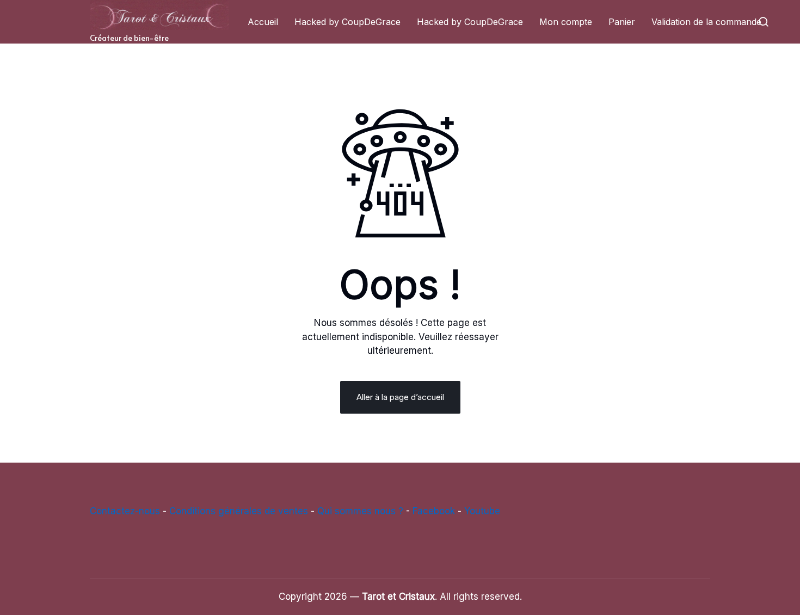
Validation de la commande (706, 21)
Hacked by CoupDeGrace (347, 21)
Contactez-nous (125, 511)
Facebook (434, 511)
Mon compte (565, 21)
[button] (763, 22)
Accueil (263, 21)
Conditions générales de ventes (238, 511)
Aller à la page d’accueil (400, 397)
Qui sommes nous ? (360, 511)
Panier (621, 21)
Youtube (482, 511)
